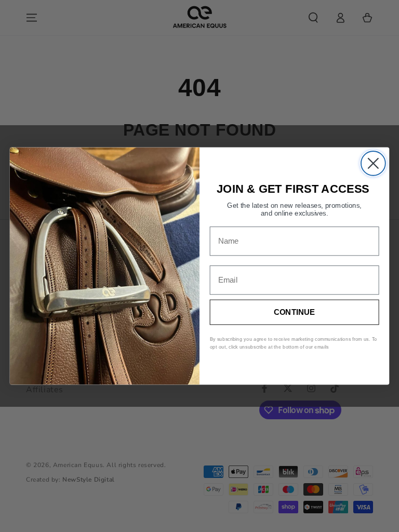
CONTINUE (294, 312)
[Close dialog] (373, 163)
